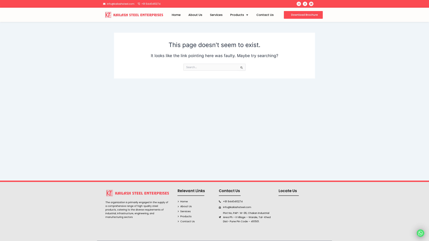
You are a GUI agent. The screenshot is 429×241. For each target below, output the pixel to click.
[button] (303, 15)
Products (237, 15)
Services (216, 15)
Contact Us (265, 15)
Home (176, 15)
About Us (195, 15)
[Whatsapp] (420, 233)
